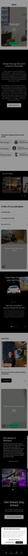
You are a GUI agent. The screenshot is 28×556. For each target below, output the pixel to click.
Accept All (19, 542)
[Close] (25, 529)
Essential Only (10, 542)
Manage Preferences (14, 539)
